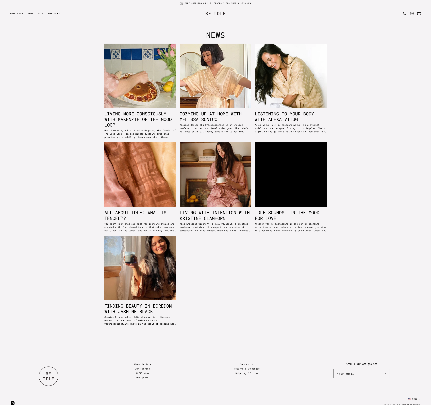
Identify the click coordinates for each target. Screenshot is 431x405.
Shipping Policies (246, 373)
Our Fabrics (142, 368)
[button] (54, 13)
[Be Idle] (215, 13)
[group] (215, 3)
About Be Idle (142, 364)
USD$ (414, 399)
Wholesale (142, 377)
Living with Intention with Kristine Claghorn (215, 215)
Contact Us (247, 364)
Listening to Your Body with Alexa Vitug (284, 116)
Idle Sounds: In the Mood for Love (287, 215)
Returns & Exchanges (247, 368)
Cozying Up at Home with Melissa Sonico (211, 116)
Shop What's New (241, 3)
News (215, 35)
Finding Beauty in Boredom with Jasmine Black (138, 308)
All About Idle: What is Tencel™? (135, 215)
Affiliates (142, 373)
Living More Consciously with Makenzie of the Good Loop (138, 119)
